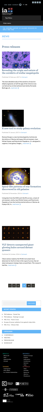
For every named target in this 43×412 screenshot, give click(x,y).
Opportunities (7, 359)
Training (6, 366)
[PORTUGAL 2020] (29, 394)
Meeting (7, 337)
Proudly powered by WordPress (17, 408)
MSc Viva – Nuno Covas (11, 319)
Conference (8, 335)
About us (26, 374)
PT (23, 4)
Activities (26, 370)
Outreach (25, 77)
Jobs (5, 4)
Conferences (27, 361)
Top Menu (8, 18)
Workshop (8, 343)
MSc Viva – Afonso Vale (11, 325)
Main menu (7, 23)
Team (5, 357)
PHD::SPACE (7, 370)
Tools (25, 365)
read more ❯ (15, 88)
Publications (27, 359)
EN (26, 4)
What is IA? (6, 355)
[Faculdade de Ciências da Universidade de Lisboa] (8, 383)
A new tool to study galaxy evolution (21, 128)
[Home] (20, 5)
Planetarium (27, 376)
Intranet (6, 361)
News (9, 4)
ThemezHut (26, 405)
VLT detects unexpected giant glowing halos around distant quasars (18, 247)
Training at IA (7, 368)
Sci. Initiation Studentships (10, 372)
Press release (9, 340)
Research (26, 353)
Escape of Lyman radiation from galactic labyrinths (19, 322)
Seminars (26, 363)
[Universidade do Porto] (22, 383)
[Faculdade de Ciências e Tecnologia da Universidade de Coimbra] (10, 388)
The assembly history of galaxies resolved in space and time (19, 28)
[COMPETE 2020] (20, 394)
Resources (26, 372)
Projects (26, 357)
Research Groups (28, 355)
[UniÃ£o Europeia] (7, 400)
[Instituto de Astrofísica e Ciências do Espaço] (7, 11)
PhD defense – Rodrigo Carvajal (14, 317)
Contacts (15, 4)
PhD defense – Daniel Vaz (12, 314)
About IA (6, 353)
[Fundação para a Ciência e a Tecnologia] (8, 394)
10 (29, 285)
